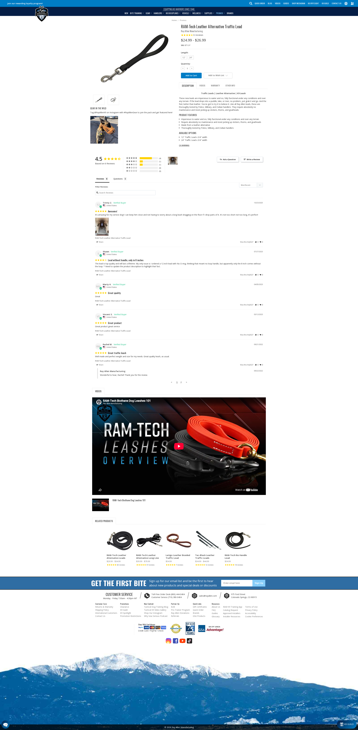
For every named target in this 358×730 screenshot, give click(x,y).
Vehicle (185, 13)
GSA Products (199, 616)
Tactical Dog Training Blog (156, 606)
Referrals (175, 616)
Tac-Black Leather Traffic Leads (204, 556)
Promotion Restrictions (130, 616)
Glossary (216, 616)
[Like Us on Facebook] (175, 641)
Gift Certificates (200, 606)
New (126, 13)
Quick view (120, 538)
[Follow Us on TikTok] (189, 641)
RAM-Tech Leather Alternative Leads (116, 556)
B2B (173, 606)
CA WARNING (184, 145)
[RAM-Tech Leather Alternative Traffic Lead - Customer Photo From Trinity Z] (172, 161)
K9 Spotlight (313, 3)
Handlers (158, 13)
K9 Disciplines (172, 13)
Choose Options (120, 543)
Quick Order (260, 3)
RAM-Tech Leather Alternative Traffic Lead (112, 238)
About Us (216, 606)
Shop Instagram (298, 3)
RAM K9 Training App (232, 606)
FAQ (214, 610)
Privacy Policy (251, 610)
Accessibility (250, 613)
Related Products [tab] (104, 521)
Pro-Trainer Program (180, 610)
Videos (277, 3)
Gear (148, 13)
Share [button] (100, 242)
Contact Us (336, 3)
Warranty (215, 85)
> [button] (186, 382)
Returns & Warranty (104, 606)
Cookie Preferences (254, 616)
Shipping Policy (102, 610)
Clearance (124, 606)
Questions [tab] (118, 178)
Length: (184, 52)
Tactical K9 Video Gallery (155, 610)
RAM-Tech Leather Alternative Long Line (147, 556)
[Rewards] (347, 724)
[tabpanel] (120, 547)
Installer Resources (231, 616)
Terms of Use (251, 606)
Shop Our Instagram (153, 613)
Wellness (196, 13)
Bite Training (136, 13)
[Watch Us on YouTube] (182, 641)
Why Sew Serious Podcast (156, 616)
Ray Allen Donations (180, 613)
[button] (256, 242)
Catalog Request (230, 610)
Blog (270, 3)
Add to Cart (179, 543)
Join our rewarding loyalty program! (25, 3)
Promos (219, 13)
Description (188, 85)
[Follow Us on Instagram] (168, 641)
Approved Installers (231, 613)
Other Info (230, 85)
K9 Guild (325, 3)
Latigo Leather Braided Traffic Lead (178, 556)
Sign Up (259, 583)
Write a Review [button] (253, 159)
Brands (230, 13)
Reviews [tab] (100, 178)
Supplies (208, 13)
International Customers (106, 613)
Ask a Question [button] (229, 159)
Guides (286, 3)
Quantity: (185, 63)
